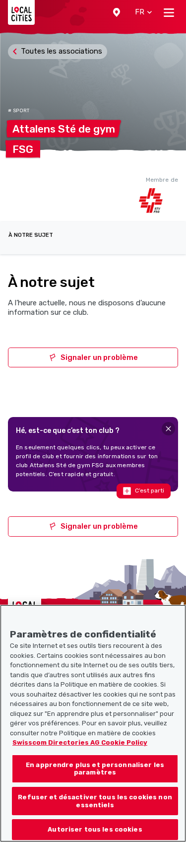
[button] (116, 12)
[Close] (168, 428)
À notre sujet (30, 235)
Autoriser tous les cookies (95, 829)
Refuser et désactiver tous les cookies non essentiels (95, 801)
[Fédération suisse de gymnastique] (158, 200)
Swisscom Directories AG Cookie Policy (79, 742)
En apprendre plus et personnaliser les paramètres (95, 768)
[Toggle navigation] (169, 12)
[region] (93, 723)
